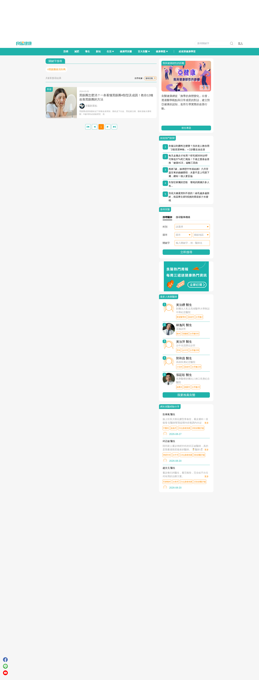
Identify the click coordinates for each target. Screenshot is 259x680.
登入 (240, 43)
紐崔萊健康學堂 (187, 51)
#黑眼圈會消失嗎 (56, 69)
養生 (87, 51)
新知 (98, 51)
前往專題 (186, 128)
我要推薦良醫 (186, 395)
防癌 (66, 51)
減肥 (76, 51)
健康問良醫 (126, 51)
